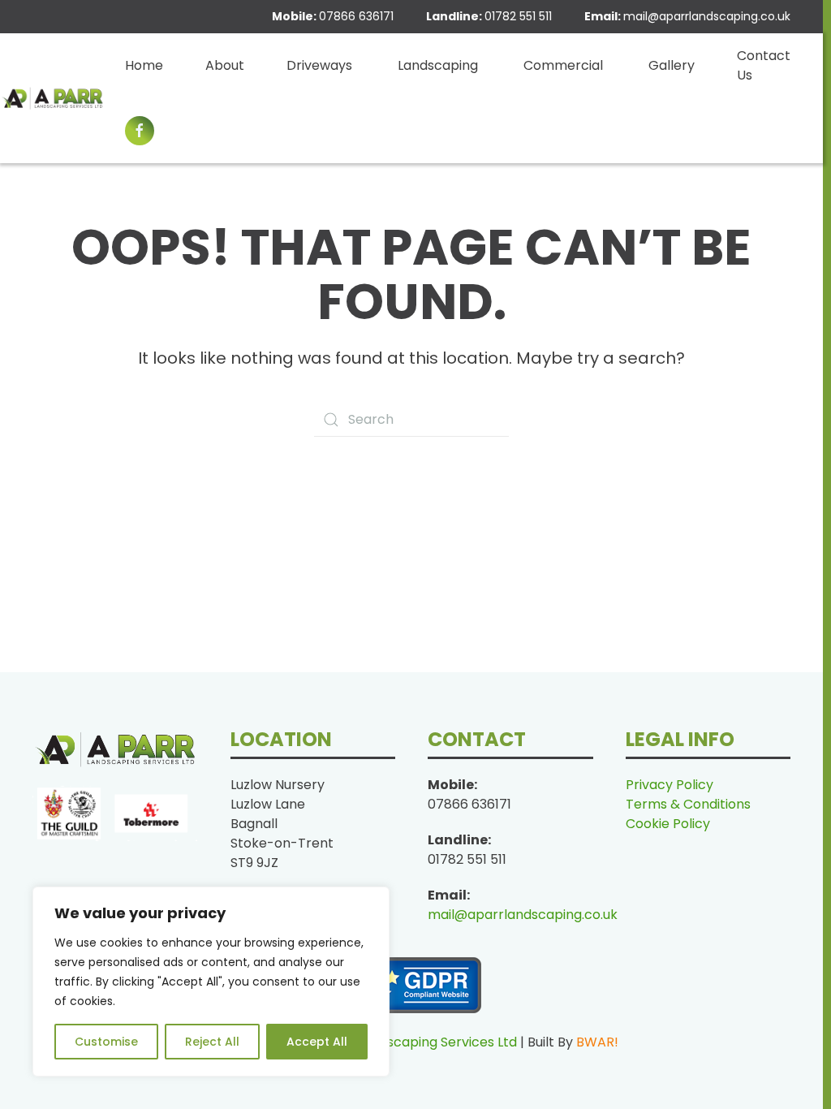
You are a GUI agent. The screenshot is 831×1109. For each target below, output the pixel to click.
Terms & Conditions (688, 804)
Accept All (316, 1041)
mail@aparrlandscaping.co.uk (706, 16)
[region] (211, 982)
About (224, 65)
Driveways (319, 65)
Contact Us (763, 65)
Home (144, 65)
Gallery (671, 65)
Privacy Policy (669, 784)
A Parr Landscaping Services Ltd (417, 1042)
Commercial (563, 65)
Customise (106, 1041)
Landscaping (438, 65)
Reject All (212, 1041)
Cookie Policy (668, 823)
